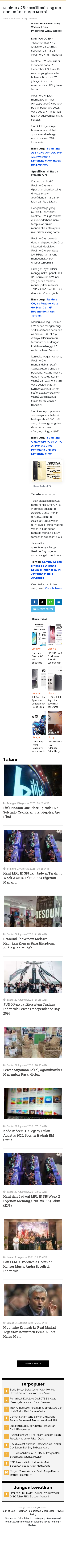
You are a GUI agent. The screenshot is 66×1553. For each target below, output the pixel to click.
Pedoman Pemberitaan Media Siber (35, 1510)
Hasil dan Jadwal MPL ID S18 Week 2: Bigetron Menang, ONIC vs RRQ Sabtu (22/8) (31, 1200)
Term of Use (8, 1510)
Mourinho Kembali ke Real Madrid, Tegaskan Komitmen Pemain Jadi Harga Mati (29, 1331)
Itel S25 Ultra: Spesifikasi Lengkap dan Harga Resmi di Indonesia (38, 703)
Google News (53, 588)
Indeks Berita (33, 1363)
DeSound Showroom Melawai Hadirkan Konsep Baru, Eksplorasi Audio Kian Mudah (29, 943)
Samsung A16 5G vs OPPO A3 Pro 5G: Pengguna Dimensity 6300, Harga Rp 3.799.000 (46, 156)
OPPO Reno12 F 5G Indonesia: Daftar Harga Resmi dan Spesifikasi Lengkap (55, 751)
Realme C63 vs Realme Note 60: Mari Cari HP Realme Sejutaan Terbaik (44, 307)
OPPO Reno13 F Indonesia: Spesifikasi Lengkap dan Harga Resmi (55, 659)
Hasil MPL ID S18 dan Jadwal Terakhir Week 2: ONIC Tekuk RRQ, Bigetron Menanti (32, 877)
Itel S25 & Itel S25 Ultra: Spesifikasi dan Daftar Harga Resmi (54, 703)
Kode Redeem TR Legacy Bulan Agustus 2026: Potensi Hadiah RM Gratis (28, 1135)
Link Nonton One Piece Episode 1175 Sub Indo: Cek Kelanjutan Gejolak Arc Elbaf (31, 812)
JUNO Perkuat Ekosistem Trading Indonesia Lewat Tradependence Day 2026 (31, 1008)
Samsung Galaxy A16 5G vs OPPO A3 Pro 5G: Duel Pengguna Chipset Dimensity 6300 (46, 445)
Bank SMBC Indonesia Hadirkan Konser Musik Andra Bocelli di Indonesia (28, 1266)
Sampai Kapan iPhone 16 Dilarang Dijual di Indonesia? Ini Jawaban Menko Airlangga (46, 569)
